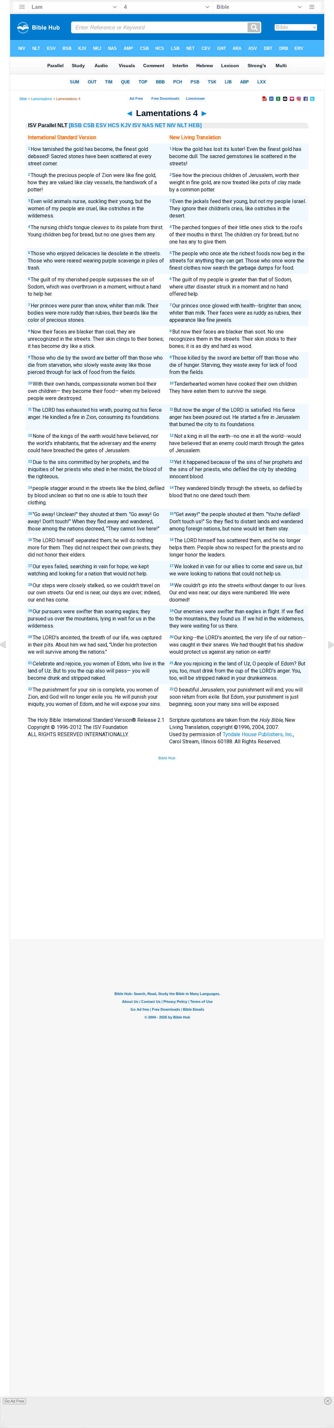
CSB (89, 125)
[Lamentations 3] (8, 659)
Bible (23, 99)
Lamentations (41, 99)
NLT (182, 125)
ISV (136, 125)
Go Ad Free (14, 1401)
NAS (148, 125)
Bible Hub (167, 758)
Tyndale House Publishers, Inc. (258, 734)
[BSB (75, 125)
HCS (113, 125)
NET (160, 125)
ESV (101, 125)
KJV (126, 125)
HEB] (195, 125)
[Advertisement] (167, 891)
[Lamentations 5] (326, 659)
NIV (171, 125)
